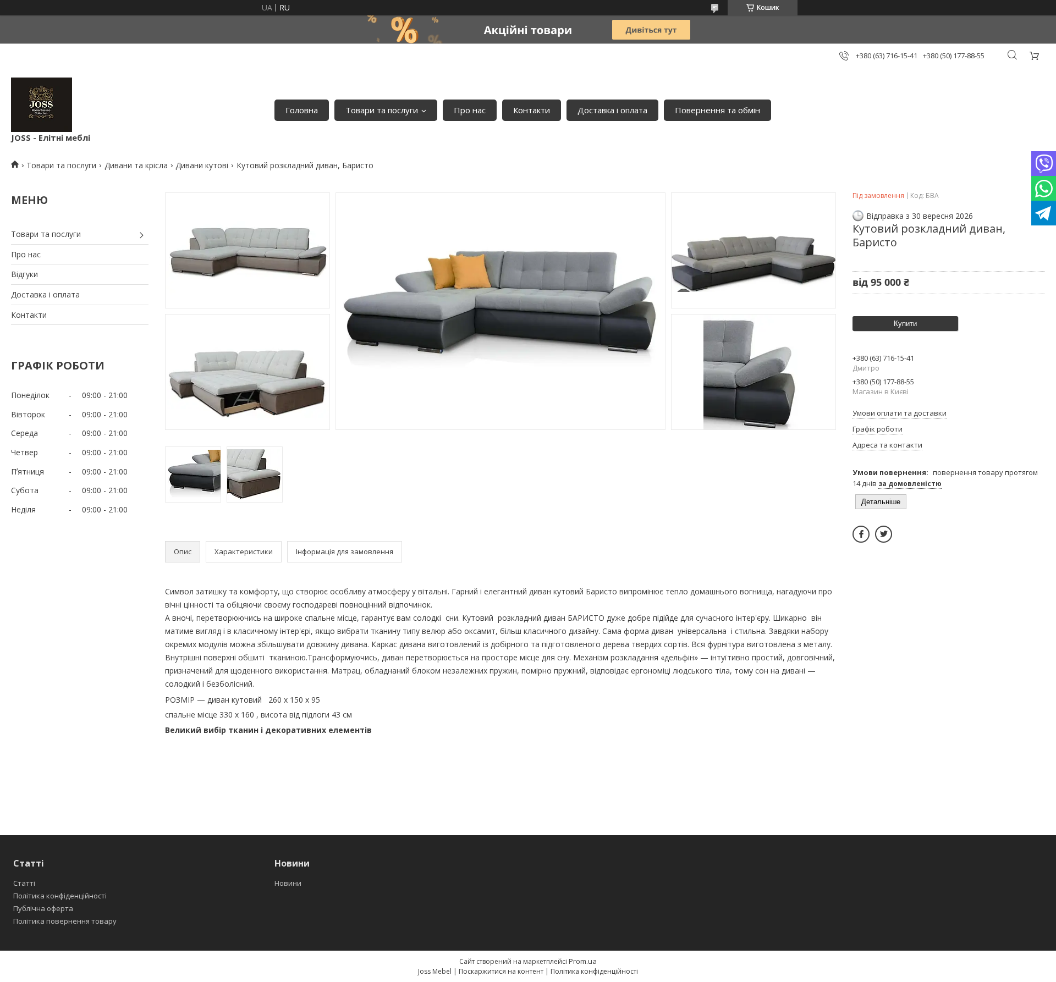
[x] (883, 534)
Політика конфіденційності (60, 896)
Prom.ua (583, 961)
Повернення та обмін (717, 109)
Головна (301, 109)
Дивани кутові (201, 165)
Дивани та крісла (136, 165)
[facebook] (861, 534)
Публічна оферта (43, 908)
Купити (905, 323)
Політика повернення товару (65, 921)
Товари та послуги (381, 109)
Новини (287, 883)
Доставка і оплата (612, 109)
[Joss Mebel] (41, 105)
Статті (24, 883)
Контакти (531, 109)
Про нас (470, 109)
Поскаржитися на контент (501, 971)
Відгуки (24, 274)
